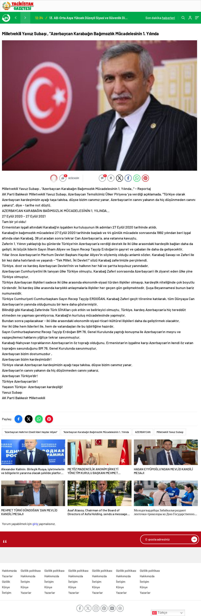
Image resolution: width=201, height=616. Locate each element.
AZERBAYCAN (143, 432)
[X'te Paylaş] (29, 419)
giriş (35, 524)
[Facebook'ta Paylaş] (18, 419)
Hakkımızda (9, 570)
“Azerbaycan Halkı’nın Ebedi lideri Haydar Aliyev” (31, 432)
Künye (6, 587)
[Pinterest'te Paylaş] (49, 419)
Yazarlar (7, 576)
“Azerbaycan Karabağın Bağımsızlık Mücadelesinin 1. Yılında (96, 432)
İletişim (6, 592)
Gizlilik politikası (31, 570)
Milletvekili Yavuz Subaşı (170, 432)
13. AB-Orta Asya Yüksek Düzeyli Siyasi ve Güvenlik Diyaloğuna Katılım (88, 18)
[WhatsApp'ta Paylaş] (39, 419)
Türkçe (162, 612)
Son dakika (160, 18)
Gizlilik (6, 581)
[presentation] (15, 18)
